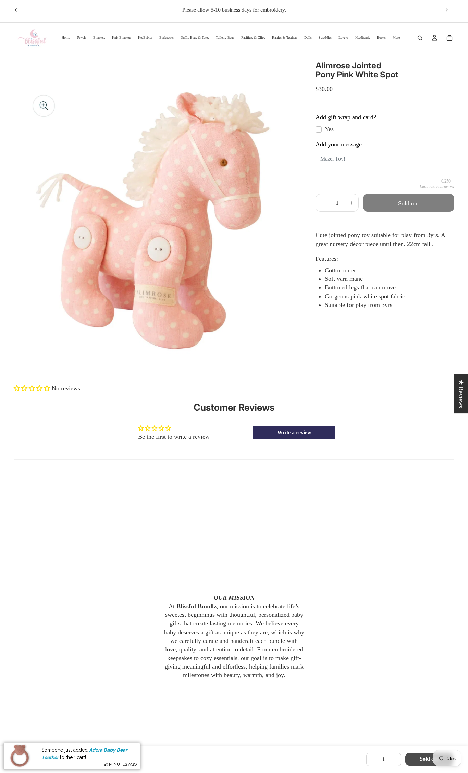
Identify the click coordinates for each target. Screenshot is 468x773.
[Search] (420, 38)
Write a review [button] (294, 432)
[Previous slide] (16, 9)
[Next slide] (446, 9)
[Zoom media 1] (156, 210)
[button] (33, 388)
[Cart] (449, 38)
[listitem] (396, 37)
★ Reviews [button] (461, 393)
